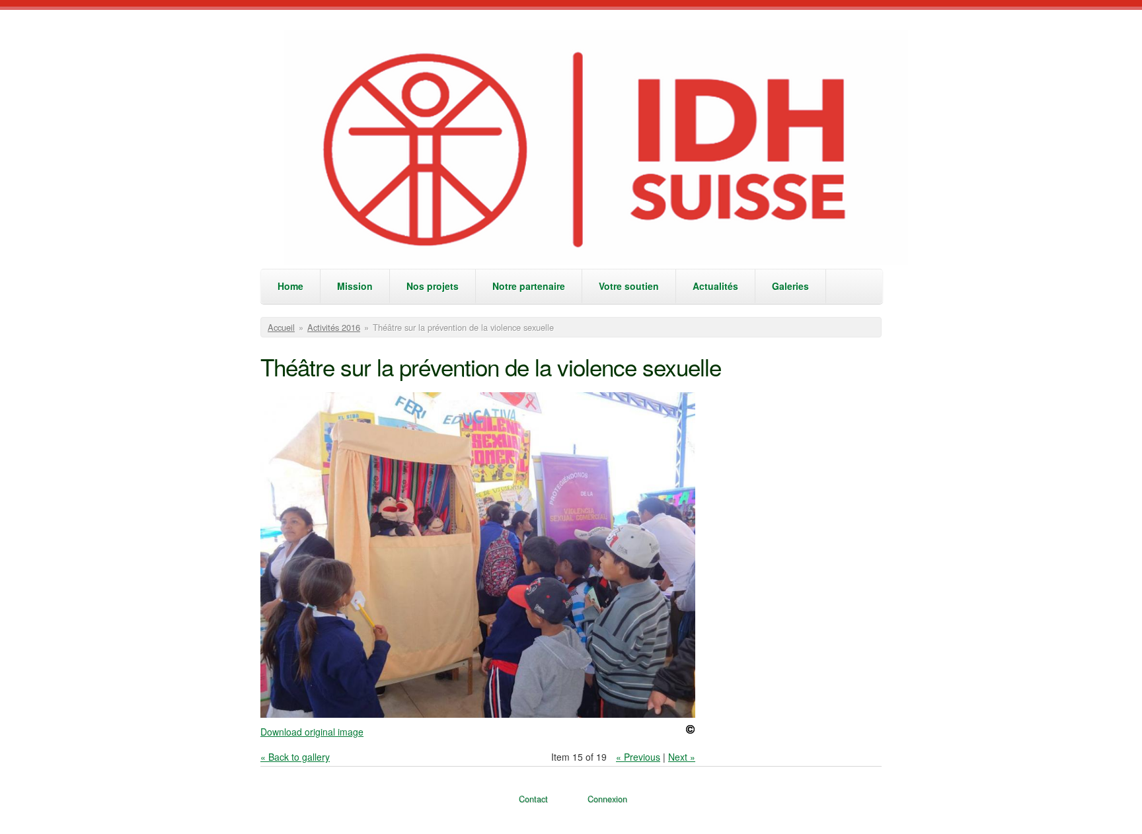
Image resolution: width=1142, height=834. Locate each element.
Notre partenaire (528, 286)
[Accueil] (596, 149)
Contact (533, 799)
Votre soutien (629, 286)
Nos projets (432, 286)
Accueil (281, 327)
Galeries (790, 286)
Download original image (311, 731)
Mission (355, 286)
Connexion (607, 799)
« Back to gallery (295, 756)
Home (290, 286)
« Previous (638, 756)
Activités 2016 (333, 327)
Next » (681, 756)
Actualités (715, 286)
